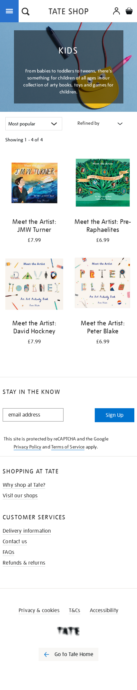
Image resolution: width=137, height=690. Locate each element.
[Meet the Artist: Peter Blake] (102, 285)
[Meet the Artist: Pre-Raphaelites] (102, 183)
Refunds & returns (24, 563)
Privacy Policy (27, 447)
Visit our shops (20, 495)
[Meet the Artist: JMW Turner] (34, 183)
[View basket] (129, 12)
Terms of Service (68, 447)
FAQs (8, 552)
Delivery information (27, 531)
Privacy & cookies (39, 610)
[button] (25, 12)
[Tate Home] (68, 631)
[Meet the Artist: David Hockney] (34, 285)
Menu (10, 10)
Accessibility (104, 610)
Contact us (15, 541)
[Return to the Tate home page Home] (68, 12)
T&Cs (74, 610)
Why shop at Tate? (24, 485)
